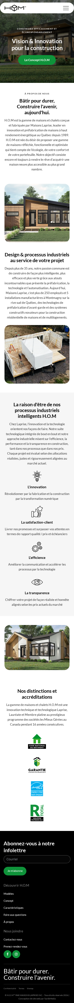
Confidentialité (10, 988)
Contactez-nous (13, 939)
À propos (9, 921)
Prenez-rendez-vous (15, 946)
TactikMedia (50, 998)
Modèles (9, 893)
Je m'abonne (15, 870)
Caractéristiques (14, 907)
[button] (66, 8)
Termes (21, 988)
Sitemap (30, 988)
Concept (8, 900)
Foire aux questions (15, 914)
